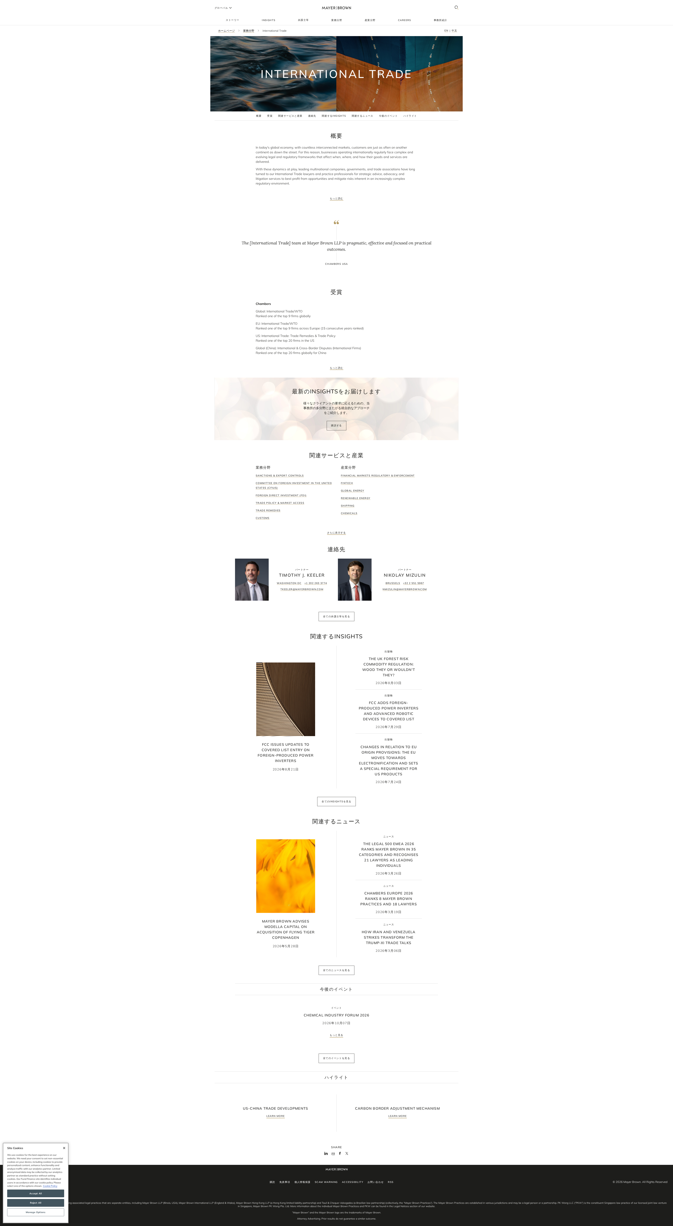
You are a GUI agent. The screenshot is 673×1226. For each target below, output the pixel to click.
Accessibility (352, 1182)
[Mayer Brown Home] (336, 8)
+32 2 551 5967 (413, 583)
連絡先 (312, 115)
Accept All (35, 1193)
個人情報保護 (302, 1182)
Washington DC (289, 583)
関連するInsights (334, 115)
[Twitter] (347, 1154)
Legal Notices (401, 1206)
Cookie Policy (50, 1185)
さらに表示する (336, 532)
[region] (36, 1183)
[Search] (456, 8)
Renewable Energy (355, 498)
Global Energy (352, 490)
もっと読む (336, 198)
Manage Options (35, 1212)
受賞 (270, 115)
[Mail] (333, 1154)
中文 (454, 30)
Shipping (347, 505)
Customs (263, 518)
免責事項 (284, 1182)
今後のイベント (388, 115)
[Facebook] (340, 1154)
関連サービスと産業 (290, 115)
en (446, 30)
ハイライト (410, 115)
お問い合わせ (376, 1182)
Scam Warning (326, 1182)
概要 (258, 115)
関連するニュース (362, 115)
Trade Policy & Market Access (280, 502)
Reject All (35, 1202)
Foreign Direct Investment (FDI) (281, 495)
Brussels (393, 583)
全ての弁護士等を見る (336, 616)
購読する (336, 425)
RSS (390, 1182)
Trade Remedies (268, 510)
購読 (272, 1182)
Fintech (347, 483)
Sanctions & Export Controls (280, 475)
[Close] (64, 1148)
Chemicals (349, 513)
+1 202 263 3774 (315, 583)
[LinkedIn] (326, 1154)
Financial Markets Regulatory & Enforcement (378, 475)
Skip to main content (17, 2)
